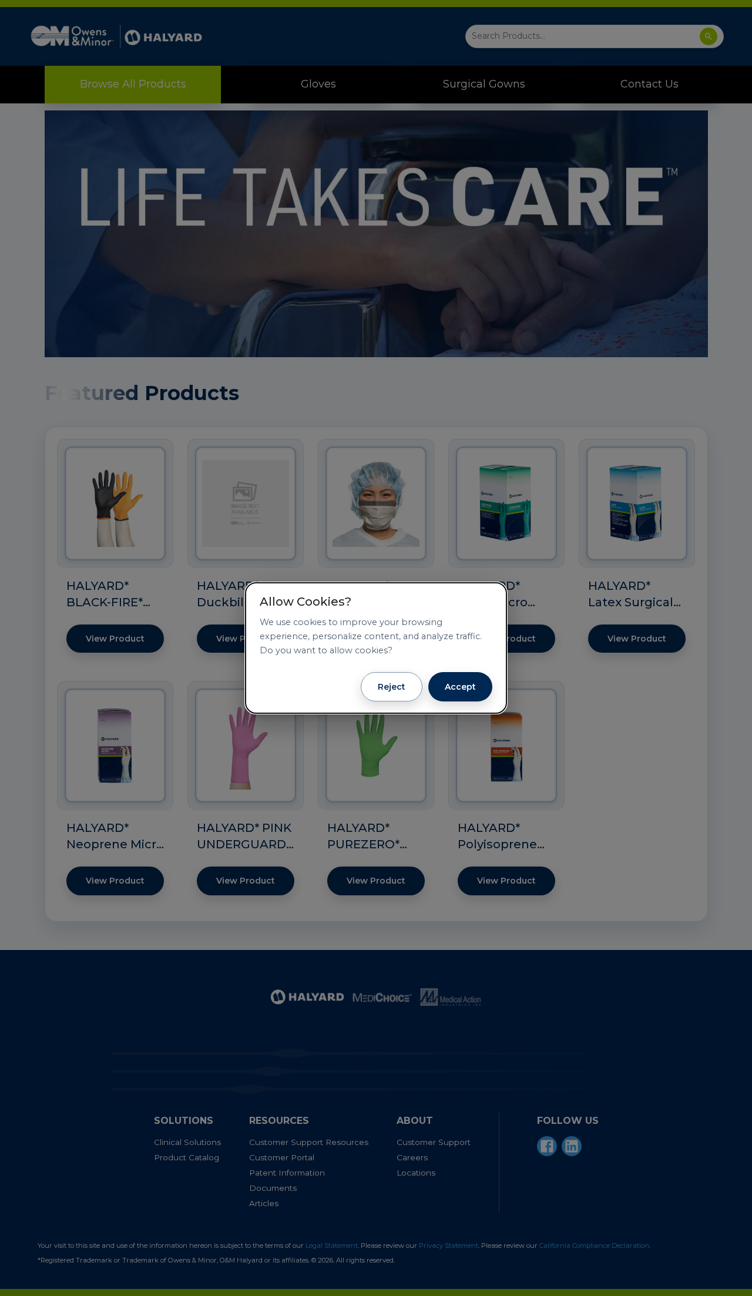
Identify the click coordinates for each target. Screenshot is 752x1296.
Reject (391, 686)
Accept (460, 686)
